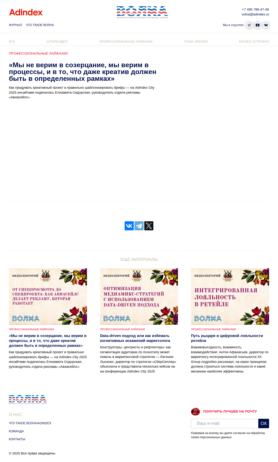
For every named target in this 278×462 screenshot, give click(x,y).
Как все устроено (254, 41)
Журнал (15, 25)
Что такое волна (40, 25)
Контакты (17, 439)
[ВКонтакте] (129, 225)
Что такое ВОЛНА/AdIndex (30, 423)
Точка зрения (195, 41)
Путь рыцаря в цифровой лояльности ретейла (227, 338)
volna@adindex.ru (255, 14)
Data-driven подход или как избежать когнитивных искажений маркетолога (135, 338)
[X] (148, 225)
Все (12, 41)
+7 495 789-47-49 (255, 9)
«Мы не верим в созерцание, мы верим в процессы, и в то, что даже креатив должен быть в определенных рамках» (47, 341)
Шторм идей (57, 41)
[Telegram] (139, 225)
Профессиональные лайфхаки (125, 41)
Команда (16, 431)
